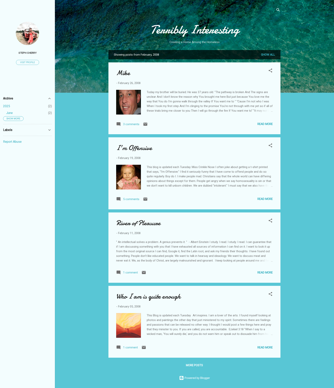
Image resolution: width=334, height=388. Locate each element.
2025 (6, 106)
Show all (268, 54)
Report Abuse (12, 141)
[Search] (278, 10)
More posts (194, 365)
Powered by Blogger (197, 378)
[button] (270, 71)
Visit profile (27, 62)
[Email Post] (145, 125)
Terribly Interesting (194, 29)
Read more (265, 124)
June (9, 113)
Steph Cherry (28, 52)
